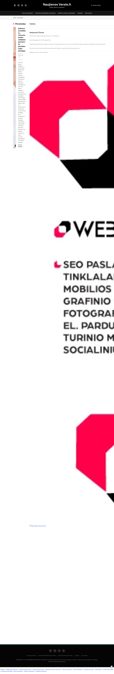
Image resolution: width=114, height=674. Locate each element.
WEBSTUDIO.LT (20, 659)
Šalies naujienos (27, 13)
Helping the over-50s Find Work (39, 52)
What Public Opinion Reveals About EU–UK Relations (44, 36)
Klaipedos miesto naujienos (53, 669)
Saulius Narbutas (78, 669)
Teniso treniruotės (108, 669)
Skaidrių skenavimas (38, 669)
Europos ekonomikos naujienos (45, 13)
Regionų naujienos (29, 671)
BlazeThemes (62, 661)
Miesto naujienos (67, 669)
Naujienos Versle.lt (57, 4)
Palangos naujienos (41, 671)
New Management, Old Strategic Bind (40, 40)
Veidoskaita (98, 669)
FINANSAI (80, 13)
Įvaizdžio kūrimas (89, 669)
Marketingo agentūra (12, 669)
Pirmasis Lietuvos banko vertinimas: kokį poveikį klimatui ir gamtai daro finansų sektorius (55, 48)
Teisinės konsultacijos (25, 669)
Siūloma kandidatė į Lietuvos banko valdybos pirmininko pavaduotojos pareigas (22, 39)
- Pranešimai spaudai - (6, 671)
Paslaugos (88, 13)
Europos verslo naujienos (66, 13)
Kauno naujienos (18, 671)
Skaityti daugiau (20, 145)
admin (20, 53)
